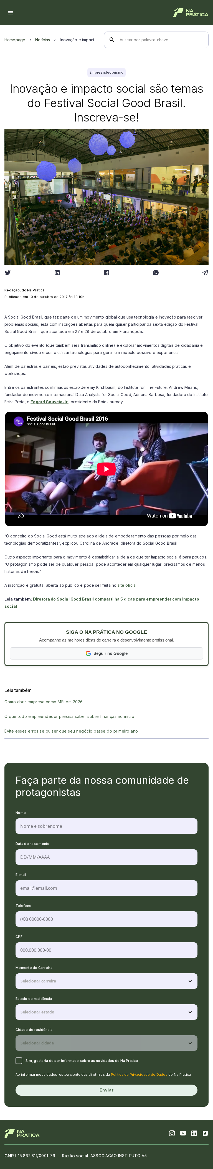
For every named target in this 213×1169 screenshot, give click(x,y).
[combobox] (21, 981)
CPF (19, 937)
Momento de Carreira (34, 968)
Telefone (23, 906)
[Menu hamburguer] (10, 13)
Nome (21, 813)
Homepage (14, 39)
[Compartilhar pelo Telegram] (205, 272)
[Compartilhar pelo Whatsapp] (156, 272)
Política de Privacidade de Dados (139, 1074)
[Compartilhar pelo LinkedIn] (57, 272)
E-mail (21, 875)
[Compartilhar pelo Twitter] (7, 272)
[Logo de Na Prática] (191, 12)
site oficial (127, 585)
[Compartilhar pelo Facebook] (106, 272)
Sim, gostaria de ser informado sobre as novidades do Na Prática (82, 1061)
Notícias (42, 39)
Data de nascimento (33, 844)
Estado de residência (34, 999)
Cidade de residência (34, 1030)
